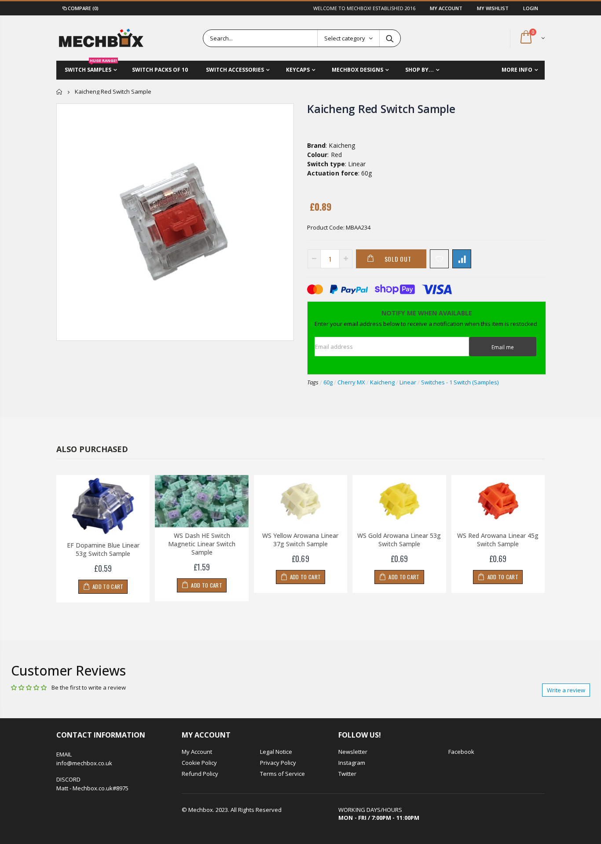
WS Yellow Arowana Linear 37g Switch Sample (300, 539)
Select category (344, 38)
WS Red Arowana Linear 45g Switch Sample (498, 539)
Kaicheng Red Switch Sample (381, 108)
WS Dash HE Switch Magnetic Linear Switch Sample (201, 543)
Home (59, 92)
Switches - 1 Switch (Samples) (459, 382)
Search (389, 38)
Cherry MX (351, 382)
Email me (502, 347)
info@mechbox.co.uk (84, 763)
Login (530, 8)
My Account (447, 8)
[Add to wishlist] (439, 258)
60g (328, 382)
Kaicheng (382, 382)
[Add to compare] (461, 258)
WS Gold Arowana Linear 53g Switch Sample (399, 539)
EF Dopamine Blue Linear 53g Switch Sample (103, 549)
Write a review (566, 690)
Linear (407, 382)
